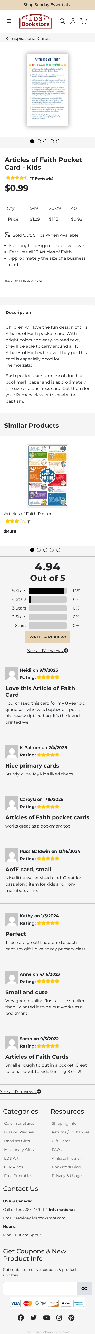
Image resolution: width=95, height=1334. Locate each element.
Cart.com (64, 1332)
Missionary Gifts (19, 1149)
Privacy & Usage (67, 1175)
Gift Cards (61, 1140)
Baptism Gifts (17, 1140)
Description (18, 312)
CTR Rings (13, 1167)
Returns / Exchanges (70, 1132)
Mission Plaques (19, 1132)
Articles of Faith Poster (27, 513)
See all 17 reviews (45, 650)
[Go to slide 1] (32, 141)
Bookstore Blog (66, 1167)
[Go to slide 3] (45, 141)
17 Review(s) (41, 178)
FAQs (57, 1149)
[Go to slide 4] (52, 141)
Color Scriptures (19, 1123)
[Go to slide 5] (58, 141)
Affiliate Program (68, 1158)
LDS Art (11, 1158)
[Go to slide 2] (39, 141)
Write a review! (47, 637)
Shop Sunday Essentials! (47, 4)
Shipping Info (64, 1123)
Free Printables (18, 1175)
